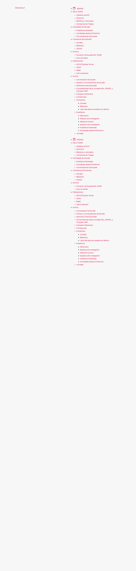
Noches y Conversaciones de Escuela (90, 83)
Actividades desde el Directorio (88, 33)
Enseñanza (80, 112)
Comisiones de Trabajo (85, 24)
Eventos (76, 52)
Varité (78, 67)
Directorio (80, 18)
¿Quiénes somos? (83, 15)
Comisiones (80, 100)
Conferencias (81, 97)
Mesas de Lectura (86, 122)
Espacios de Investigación (90, 125)
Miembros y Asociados (85, 21)
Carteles (79, 43)
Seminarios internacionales (86, 86)
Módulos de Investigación (89, 119)
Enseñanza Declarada (84, 30)
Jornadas (79, 133)
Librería (79, 49)
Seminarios (84, 116)
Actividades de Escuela (81, 27)
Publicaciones (78, 61)
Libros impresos (82, 73)
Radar (78, 70)
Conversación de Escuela (85, 80)
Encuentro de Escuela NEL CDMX (89, 55)
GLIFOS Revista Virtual (84, 64)
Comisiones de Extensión (82, 39)
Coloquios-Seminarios (84, 94)
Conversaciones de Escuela (86, 36)
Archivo (75, 76)
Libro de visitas (82, 58)
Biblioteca (80, 46)
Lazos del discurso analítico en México (94, 109)
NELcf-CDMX (78, 12)
